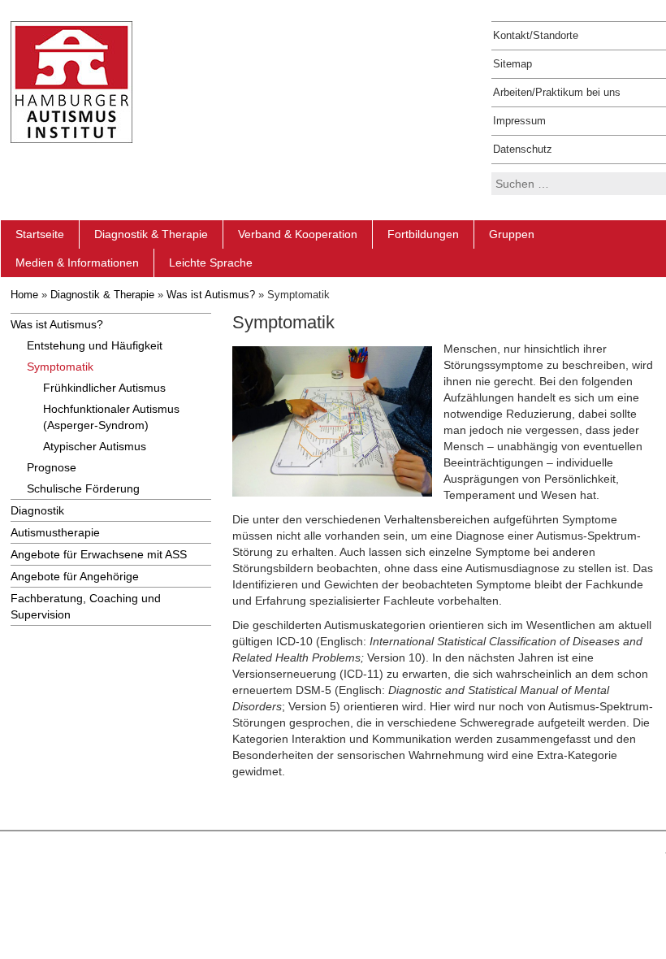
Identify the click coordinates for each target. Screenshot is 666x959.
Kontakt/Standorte (535, 35)
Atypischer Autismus (94, 446)
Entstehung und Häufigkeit (94, 345)
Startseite (39, 234)
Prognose (51, 467)
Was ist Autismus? (210, 295)
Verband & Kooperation (297, 234)
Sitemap (512, 64)
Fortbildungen (423, 234)
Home (24, 295)
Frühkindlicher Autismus (104, 387)
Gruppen (511, 234)
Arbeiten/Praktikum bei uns (557, 92)
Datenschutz (522, 149)
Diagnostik (37, 510)
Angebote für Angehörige (75, 576)
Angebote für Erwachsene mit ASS (99, 554)
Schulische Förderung (83, 488)
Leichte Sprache (211, 262)
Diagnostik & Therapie (151, 234)
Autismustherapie (55, 532)
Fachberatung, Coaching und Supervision (86, 606)
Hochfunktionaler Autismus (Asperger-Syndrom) (111, 417)
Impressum (519, 121)
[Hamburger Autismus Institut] (71, 81)
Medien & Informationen (77, 262)
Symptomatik (60, 366)
